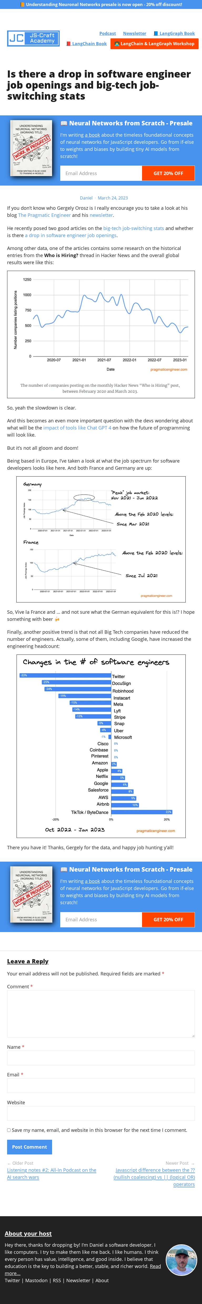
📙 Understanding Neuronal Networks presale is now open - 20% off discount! (101, 4)
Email (15, 1074)
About (102, 1280)
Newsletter (134, 33)
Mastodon (36, 1280)
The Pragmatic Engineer (44, 215)
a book (92, 135)
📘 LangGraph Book (174, 33)
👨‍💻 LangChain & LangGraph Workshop (154, 44)
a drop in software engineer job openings (71, 235)
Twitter (12, 1280)
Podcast (107, 33)
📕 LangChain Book (86, 44)
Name (15, 1047)
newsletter (101, 215)
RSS (57, 1280)
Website (16, 1102)
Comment (20, 986)
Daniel (86, 198)
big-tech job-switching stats (133, 228)
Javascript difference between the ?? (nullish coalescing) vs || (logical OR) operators (154, 1177)
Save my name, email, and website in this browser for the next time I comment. (99, 1130)
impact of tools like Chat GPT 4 (77, 428)
